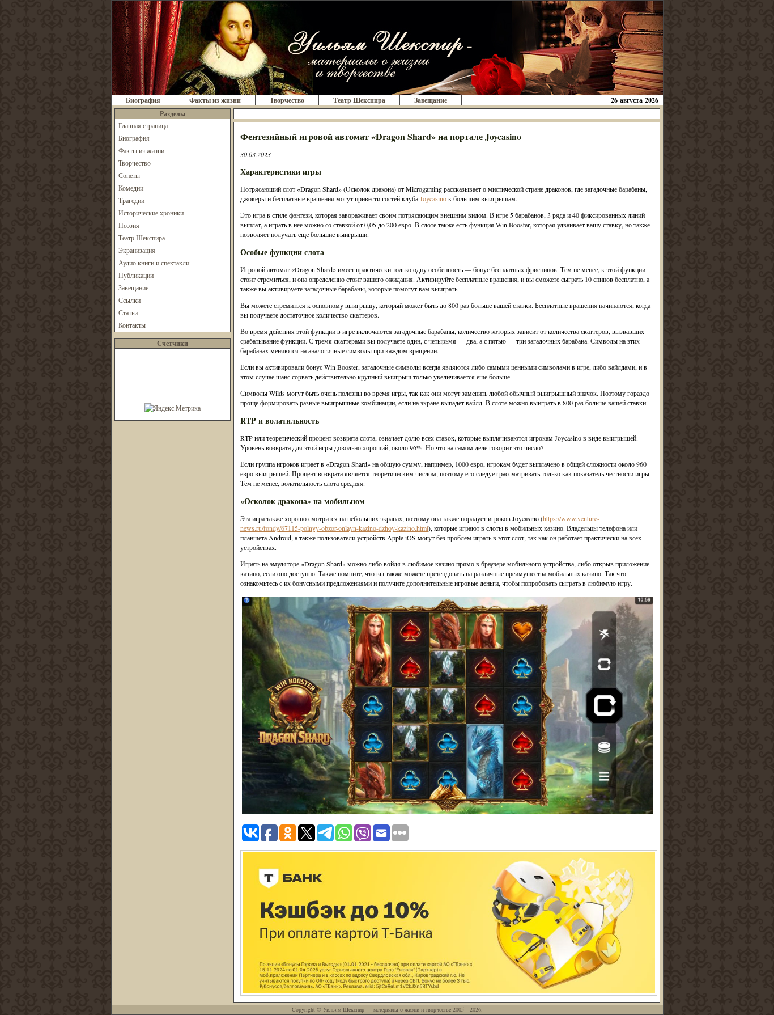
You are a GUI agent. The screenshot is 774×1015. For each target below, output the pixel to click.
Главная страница (143, 125)
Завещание (430, 100)
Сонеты (129, 175)
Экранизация (136, 250)
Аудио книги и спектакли (153, 262)
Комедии (130, 187)
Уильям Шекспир (343, 1009)
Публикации (136, 275)
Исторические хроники (151, 212)
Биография (143, 100)
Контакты (132, 324)
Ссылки (129, 299)
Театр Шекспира (359, 100)
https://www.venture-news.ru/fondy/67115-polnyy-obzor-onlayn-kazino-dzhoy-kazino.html (419, 523)
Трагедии (131, 200)
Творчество (287, 100)
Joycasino (433, 198)
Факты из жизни (215, 100)
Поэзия (128, 225)
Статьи (128, 312)
